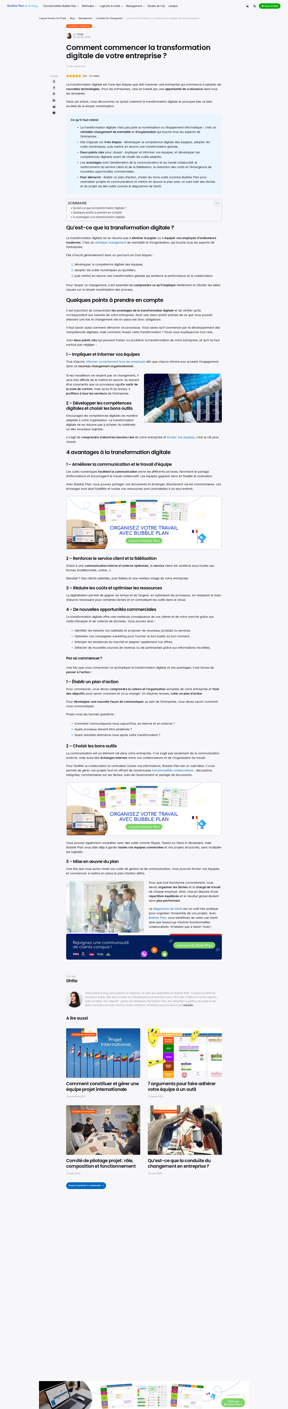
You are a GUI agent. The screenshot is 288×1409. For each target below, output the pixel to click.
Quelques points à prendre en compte (97, 212)
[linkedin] (54, 100)
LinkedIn (187, 1005)
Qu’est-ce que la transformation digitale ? (99, 208)
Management (85, 18)
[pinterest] (54, 94)
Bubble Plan (157, 918)
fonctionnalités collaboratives (173, 770)
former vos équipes (181, 437)
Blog (72, 18)
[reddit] (54, 106)
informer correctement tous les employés (115, 361)
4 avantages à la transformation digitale (99, 217)
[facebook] (54, 87)
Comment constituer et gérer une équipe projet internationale (102, 1086)
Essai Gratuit (271, 6)
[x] (54, 81)
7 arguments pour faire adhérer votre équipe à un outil (182, 1086)
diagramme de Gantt (167, 909)
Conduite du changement (109, 18)
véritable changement (110, 242)
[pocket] (54, 113)
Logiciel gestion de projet (52, 18)
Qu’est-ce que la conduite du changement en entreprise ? (179, 1163)
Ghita (80, 34)
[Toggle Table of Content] (215, 203)
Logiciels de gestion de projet (167, 1034)
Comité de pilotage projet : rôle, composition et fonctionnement (101, 1163)
